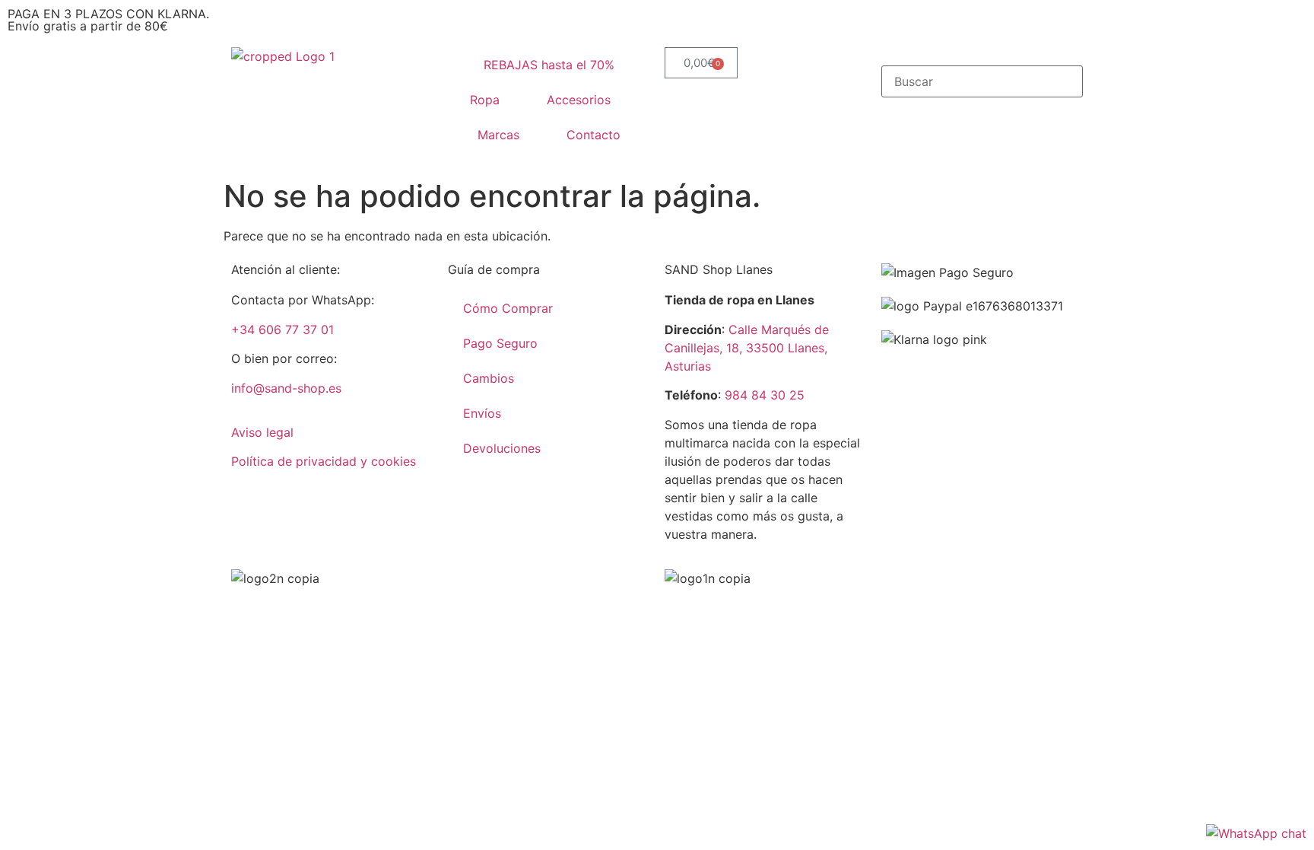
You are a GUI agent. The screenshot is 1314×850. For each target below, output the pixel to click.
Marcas (498, 134)
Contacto (593, 134)
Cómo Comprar (508, 308)
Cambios (488, 378)
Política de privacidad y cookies (323, 461)
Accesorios (579, 99)
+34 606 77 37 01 (282, 329)
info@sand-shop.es (286, 388)
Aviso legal (262, 432)
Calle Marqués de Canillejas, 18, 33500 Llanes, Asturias (747, 348)
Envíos (482, 413)
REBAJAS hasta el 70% (549, 64)
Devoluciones (502, 448)
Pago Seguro (500, 343)
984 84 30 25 (765, 395)
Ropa (485, 99)
